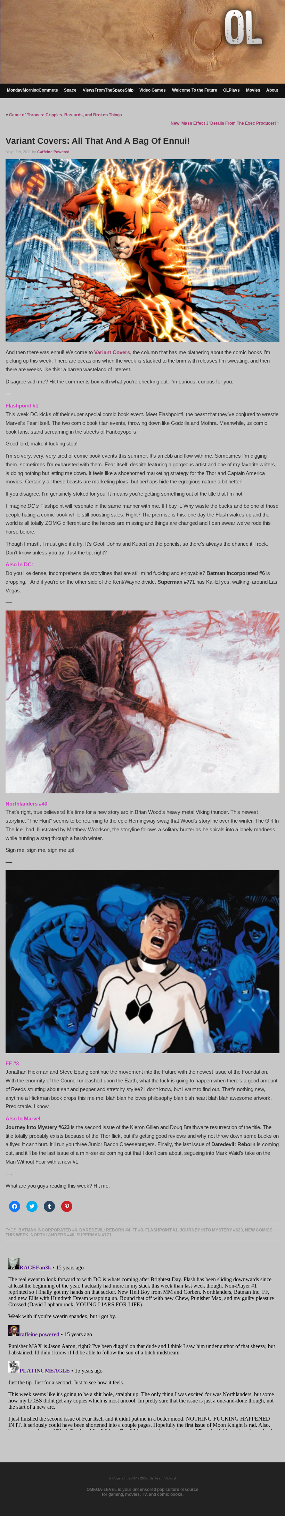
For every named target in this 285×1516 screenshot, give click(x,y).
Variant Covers (112, 352)
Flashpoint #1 (161, 1230)
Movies (253, 90)
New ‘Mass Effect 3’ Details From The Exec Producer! (223, 123)
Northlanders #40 (52, 1235)
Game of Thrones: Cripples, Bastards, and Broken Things (65, 114)
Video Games (152, 90)
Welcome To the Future (194, 90)
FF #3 (137, 1230)
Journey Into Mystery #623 (211, 1230)
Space (70, 90)
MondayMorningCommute (32, 90)
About (272, 90)
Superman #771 (94, 1235)
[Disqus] (142, 1342)
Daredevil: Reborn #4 (104, 1230)
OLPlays (231, 90)
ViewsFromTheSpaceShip (108, 90)
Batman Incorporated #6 (47, 1230)
